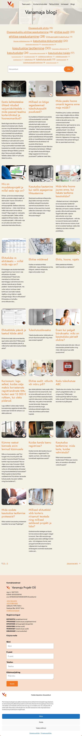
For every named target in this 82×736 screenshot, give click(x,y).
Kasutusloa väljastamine (60, 49)
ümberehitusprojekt (52, 62)
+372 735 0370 (12, 601)
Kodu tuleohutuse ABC (65, 382)
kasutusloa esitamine (33, 44)
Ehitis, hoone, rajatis (67, 259)
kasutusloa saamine (49, 44)
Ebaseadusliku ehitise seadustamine (30, 32)
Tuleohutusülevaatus (40, 330)
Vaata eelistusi (41, 728)
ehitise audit (64, 32)
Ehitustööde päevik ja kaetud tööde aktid (14, 332)
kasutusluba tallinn (17, 56)
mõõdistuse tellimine (46, 56)
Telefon (10, 662)
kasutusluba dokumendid (38, 53)
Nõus (41, 716)
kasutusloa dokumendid (50, 40)
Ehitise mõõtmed (38, 259)
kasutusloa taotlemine (31, 48)
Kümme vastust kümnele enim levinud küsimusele (12, 446)
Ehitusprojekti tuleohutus (59, 37)
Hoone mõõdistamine (22, 41)
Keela (41, 722)
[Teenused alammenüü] (30, 4)
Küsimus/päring (13, 672)
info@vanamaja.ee (13, 611)
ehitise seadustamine (27, 36)
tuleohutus (29, 60)
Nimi (9, 642)
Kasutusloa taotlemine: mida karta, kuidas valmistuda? (65, 447)
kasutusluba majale (61, 52)
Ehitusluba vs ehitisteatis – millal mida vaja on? (12, 261)
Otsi (68, 69)
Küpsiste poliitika (35, 733)
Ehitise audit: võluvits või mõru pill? (41, 382)
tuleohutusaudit (62, 59)
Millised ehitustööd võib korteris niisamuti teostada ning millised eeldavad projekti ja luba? (40, 518)
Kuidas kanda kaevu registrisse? (40, 444)
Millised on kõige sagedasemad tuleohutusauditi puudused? (39, 107)
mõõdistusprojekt (63, 56)
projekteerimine (18, 59)
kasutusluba (18, 53)
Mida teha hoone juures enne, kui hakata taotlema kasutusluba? (65, 191)
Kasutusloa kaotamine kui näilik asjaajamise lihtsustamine (41, 190)
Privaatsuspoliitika (46, 733)
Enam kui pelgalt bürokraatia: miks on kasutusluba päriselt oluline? (67, 335)
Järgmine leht (73, 563)
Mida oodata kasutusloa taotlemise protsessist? (13, 513)
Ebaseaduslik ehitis (41, 28)
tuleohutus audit (46, 59)
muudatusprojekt (30, 56)
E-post (9, 652)
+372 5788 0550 (12, 603)
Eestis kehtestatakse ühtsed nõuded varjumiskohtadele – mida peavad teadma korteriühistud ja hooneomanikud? (14, 110)
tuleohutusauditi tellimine (34, 63)
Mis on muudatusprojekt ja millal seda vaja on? (13, 187)
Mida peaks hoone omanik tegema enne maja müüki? (68, 104)
